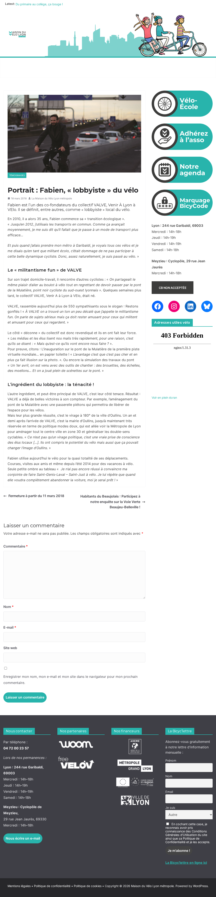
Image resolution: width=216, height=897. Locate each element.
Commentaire (15, 546)
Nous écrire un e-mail (23, 838)
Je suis (170, 807)
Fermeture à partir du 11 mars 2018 (36, 496)
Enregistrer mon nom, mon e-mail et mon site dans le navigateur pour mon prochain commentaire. (70, 679)
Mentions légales (20, 886)
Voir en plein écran (164, 397)
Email (169, 792)
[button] (33, 63)
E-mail (9, 627)
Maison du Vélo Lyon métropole (152, 886)
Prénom (170, 760)
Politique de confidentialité (52, 886)
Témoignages (17, 175)
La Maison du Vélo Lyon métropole (52, 198)
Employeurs (150, 63)
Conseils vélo (84, 63)
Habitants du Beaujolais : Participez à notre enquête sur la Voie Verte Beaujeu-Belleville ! (110, 501)
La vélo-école (118, 63)
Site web (10, 648)
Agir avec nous (19, 63)
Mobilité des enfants (24, 73)
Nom (8, 607)
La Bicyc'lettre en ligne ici (186, 862)
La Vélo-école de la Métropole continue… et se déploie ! (54, 3)
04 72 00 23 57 (16, 748)
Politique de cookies (86, 886)
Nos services (52, 63)
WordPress (200, 886)
